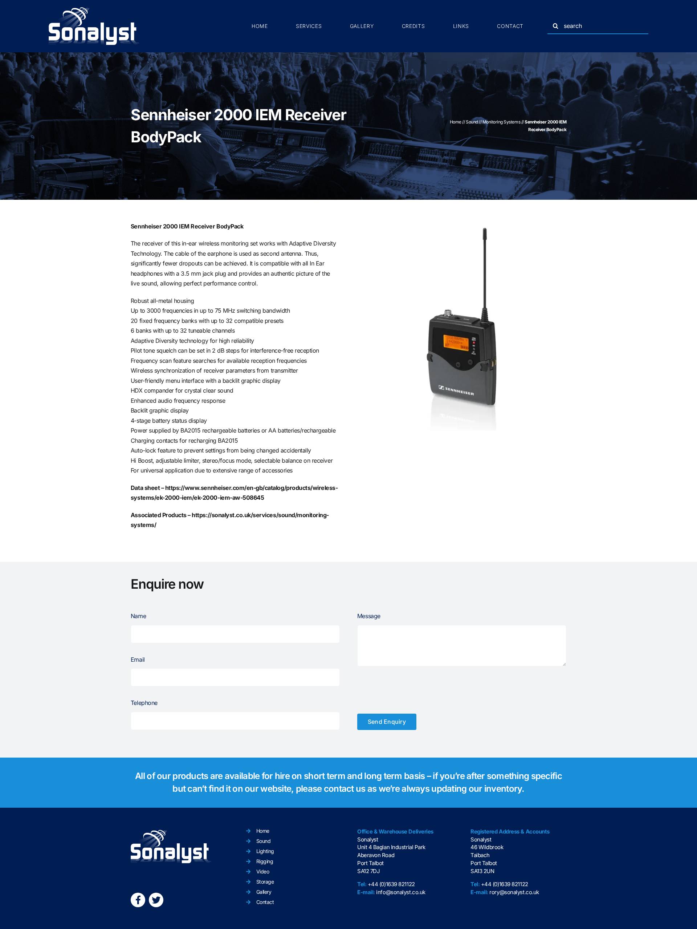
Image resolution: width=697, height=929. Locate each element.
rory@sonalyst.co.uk (514, 892)
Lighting (265, 851)
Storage (265, 882)
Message (368, 616)
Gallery (264, 892)
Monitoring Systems (501, 122)
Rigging (264, 861)
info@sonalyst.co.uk (400, 892)
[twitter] (156, 900)
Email (138, 659)
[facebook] (138, 900)
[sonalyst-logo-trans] (94, 10)
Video (262, 871)
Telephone (144, 702)
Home (455, 122)
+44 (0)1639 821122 (391, 884)
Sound (472, 122)
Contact (265, 902)
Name (138, 616)
